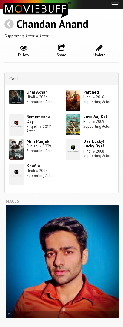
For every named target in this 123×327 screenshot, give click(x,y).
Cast (14, 79)
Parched (91, 92)
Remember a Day (38, 119)
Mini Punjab (38, 141)
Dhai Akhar (37, 92)
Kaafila (33, 165)
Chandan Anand (52, 24)
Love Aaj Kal (95, 116)
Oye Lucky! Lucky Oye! (93, 143)
